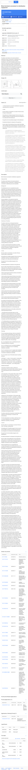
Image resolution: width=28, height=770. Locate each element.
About (2, 768)
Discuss (19, 52)
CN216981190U (5, 626)
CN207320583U (5, 652)
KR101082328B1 (5, 576)
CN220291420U (5, 640)
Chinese (10, 19)
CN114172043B (5, 570)
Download (18, 738)
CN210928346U (5, 623)
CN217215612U (5, 559)
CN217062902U (5, 598)
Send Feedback (8, 768)
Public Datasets (16, 768)
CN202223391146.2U (6, 704)
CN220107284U (5, 659)
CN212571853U (5, 635)
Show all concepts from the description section (11, 758)
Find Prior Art (14, 16)
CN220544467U (5, 585)
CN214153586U (5, 603)
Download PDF (7, 16)
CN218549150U (5, 608)
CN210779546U (5, 566)
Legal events (6, 49)
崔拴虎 (7, 21)
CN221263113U (5, 667)
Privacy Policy (3, 769)
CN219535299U (5, 656)
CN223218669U (5, 645)
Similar (21, 16)
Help (9, 769)
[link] (4, 744)
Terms (22, 768)
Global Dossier (15, 52)
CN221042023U (5, 663)
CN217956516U (5, 588)
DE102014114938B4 (6, 616)
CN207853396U (5, 688)
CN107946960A (5, 582)
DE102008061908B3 (6, 672)
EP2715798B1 (4, 556)
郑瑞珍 (10, 21)
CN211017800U (5, 632)
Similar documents (12, 49)
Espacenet (10, 52)
